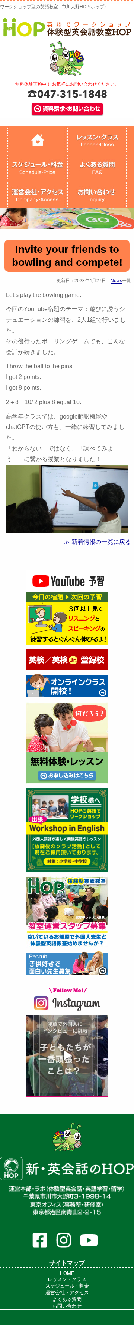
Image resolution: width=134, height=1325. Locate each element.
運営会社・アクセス (67, 1292)
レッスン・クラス (67, 1279)
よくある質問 (67, 1299)
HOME (67, 1273)
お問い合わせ (67, 1306)
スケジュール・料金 (67, 1286)
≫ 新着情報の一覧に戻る (97, 542)
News (116, 280)
